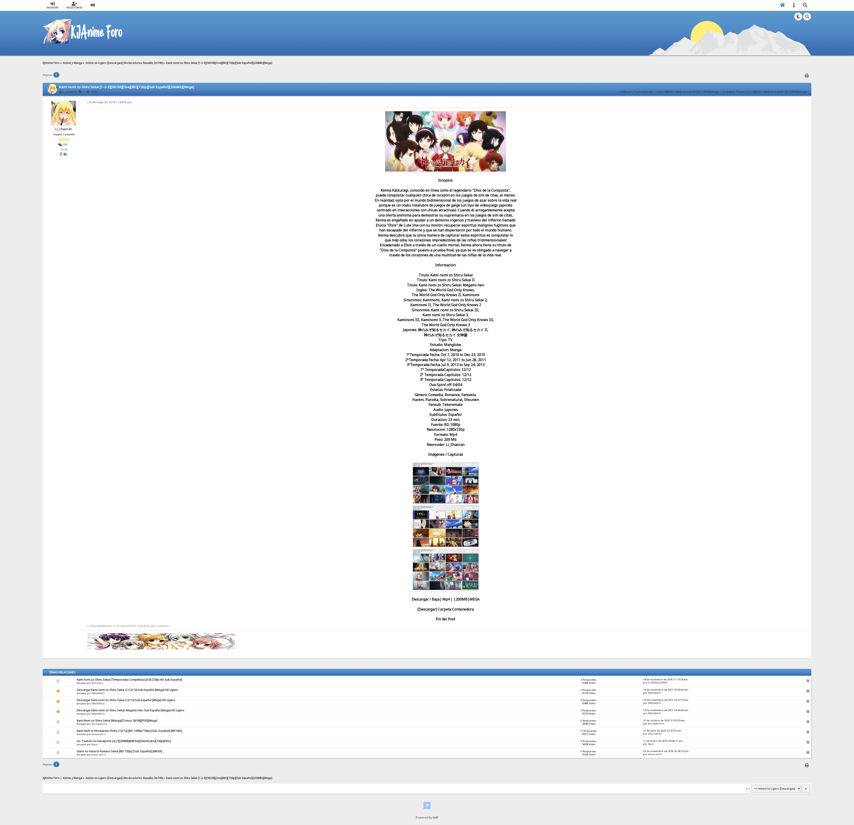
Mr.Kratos (97, 683)
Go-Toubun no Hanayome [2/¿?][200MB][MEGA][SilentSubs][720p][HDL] (124, 741)
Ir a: (748, 788)
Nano (95, 744)
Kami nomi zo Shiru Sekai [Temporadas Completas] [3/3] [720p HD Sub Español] (129, 679)
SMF (435, 817)
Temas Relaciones (62, 672)
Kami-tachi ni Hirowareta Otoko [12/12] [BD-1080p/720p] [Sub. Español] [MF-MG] (129, 731)
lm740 (158, 63)
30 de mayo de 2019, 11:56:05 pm (109, 102)
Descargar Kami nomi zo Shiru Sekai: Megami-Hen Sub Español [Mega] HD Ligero (130, 710)
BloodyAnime (99, 724)
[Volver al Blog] (92, 5)
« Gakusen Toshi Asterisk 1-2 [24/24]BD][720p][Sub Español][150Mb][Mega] (669, 91)
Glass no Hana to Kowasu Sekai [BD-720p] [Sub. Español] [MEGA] (119, 751)
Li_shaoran (69, 92)
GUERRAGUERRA (657, 682)
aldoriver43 (654, 733)
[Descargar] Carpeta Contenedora (445, 609)
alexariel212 (99, 734)
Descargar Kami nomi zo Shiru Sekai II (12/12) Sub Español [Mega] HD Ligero (127, 690)
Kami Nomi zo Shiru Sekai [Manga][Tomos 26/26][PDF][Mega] (117, 720)
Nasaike (148, 63)
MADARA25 (98, 693)
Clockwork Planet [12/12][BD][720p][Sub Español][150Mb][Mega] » (765, 91)
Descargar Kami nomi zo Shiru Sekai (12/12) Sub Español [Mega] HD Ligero (126, 700)
